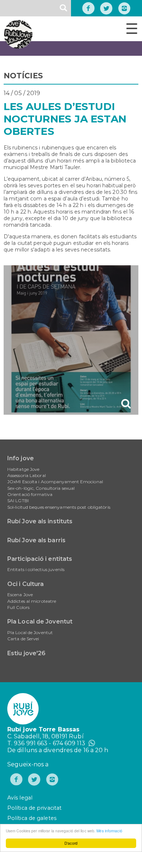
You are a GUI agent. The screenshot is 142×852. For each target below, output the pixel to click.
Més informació (109, 830)
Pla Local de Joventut (39, 621)
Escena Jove (20, 594)
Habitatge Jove (23, 469)
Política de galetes (31, 818)
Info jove (20, 458)
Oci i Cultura (25, 584)
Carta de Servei (23, 638)
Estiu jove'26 (26, 653)
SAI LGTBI (18, 500)
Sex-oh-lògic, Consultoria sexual (41, 488)
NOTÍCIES (23, 75)
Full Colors (18, 607)
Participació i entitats (39, 558)
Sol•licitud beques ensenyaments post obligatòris (58, 507)
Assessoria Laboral (26, 475)
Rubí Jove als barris (36, 540)
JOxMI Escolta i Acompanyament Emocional (55, 481)
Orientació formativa (29, 494)
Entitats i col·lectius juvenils (35, 569)
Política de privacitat (34, 808)
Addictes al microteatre (31, 601)
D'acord (71, 843)
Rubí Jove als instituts (39, 521)
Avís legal (19, 797)
